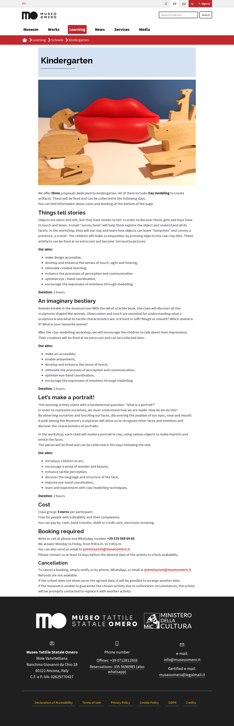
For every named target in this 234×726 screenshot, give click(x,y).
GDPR (172, 702)
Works (54, 29)
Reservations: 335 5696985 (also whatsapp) (117, 669)
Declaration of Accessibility (54, 702)
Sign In (205, 3)
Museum (30, 29)
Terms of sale (91, 702)
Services (122, 29)
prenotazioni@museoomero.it (106, 549)
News (100, 29)
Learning (77, 29)
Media (144, 29)
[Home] (39, 15)
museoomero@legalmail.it (182, 674)
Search (206, 15)
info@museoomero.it (182, 659)
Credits (191, 702)
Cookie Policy (149, 702)
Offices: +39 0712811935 (117, 660)
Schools (57, 40)
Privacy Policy (120, 702)
